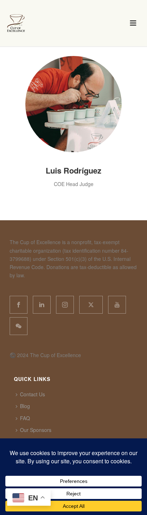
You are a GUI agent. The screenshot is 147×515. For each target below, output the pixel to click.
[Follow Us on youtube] (117, 305)
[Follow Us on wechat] (18, 326)
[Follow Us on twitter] (91, 305)
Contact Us (32, 394)
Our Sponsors (35, 429)
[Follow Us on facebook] (18, 305)
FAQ (25, 418)
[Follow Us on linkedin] (42, 305)
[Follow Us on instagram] (65, 305)
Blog (25, 406)
